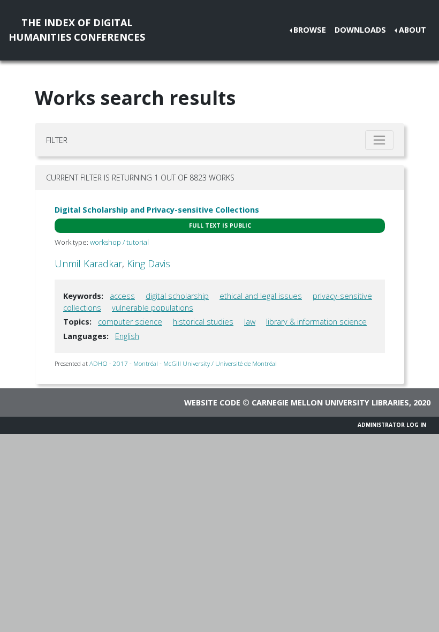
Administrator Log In (392, 424)
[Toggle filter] (379, 140)
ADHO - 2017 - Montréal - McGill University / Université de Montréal (183, 363)
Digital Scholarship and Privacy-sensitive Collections (157, 210)
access (122, 296)
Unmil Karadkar (88, 263)
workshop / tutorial (119, 242)
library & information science (316, 322)
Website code (212, 402)
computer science (130, 322)
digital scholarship (177, 296)
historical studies (203, 322)
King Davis (148, 263)
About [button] (412, 30)
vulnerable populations (152, 308)
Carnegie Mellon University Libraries (330, 402)
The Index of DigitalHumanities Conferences (77, 29)
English (127, 336)
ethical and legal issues (261, 296)
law (249, 322)
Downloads (360, 30)
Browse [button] (309, 30)
